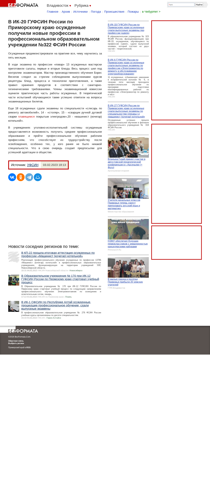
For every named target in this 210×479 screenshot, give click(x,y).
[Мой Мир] (38, 177)
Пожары (133, 11)
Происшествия (114, 11)
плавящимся (26, 116)
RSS (28, 347)
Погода (96, 11)
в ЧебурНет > (151, 11)
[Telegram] (29, 177)
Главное (52, 11)
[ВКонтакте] (12, 177)
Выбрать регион (16, 343)
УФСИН (32, 165)
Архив (66, 11)
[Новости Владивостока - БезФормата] (19, 4)
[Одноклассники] (21, 177)
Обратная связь (16, 341)
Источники (80, 11)
